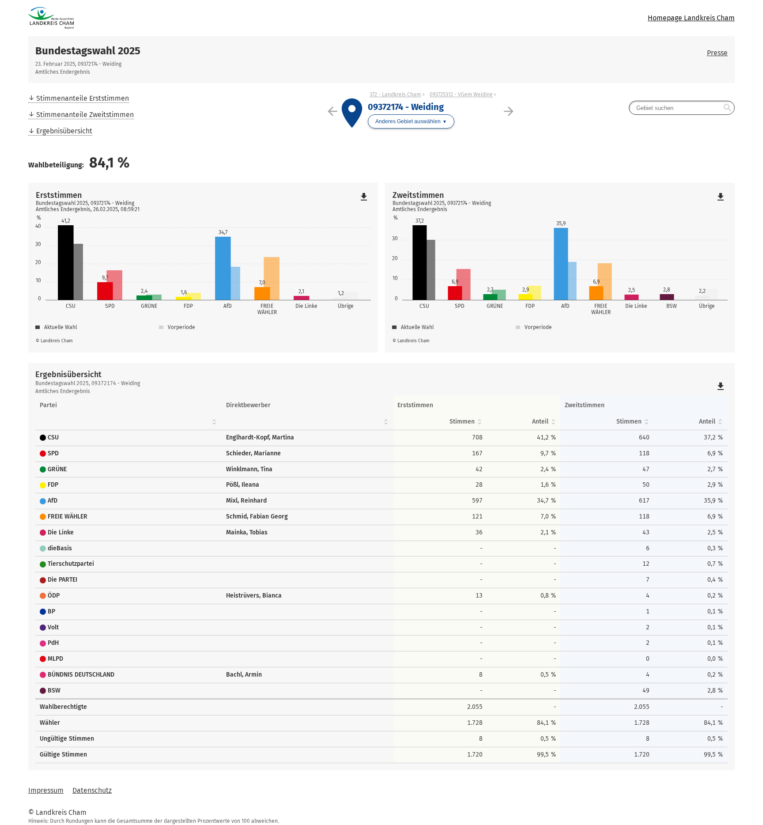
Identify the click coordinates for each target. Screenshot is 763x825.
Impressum (46, 790)
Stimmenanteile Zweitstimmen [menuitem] (85, 114)
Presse (717, 53)
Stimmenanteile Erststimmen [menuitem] (82, 98)
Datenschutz (92, 790)
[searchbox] (682, 108)
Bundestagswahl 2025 (87, 51)
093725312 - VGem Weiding (461, 94)
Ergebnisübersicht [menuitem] (64, 131)
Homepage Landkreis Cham (691, 18)
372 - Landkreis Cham (395, 94)
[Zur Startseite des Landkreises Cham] (205, 18)
